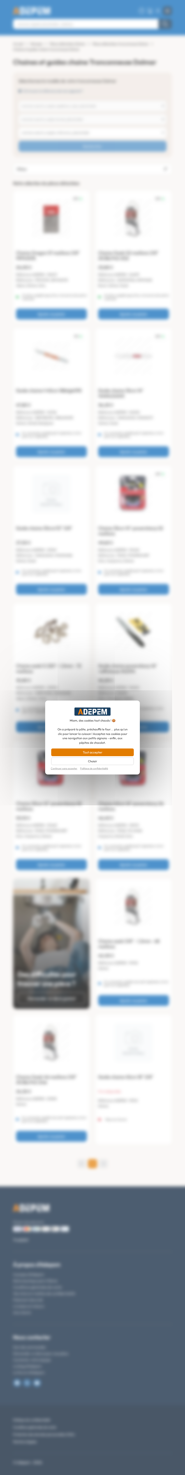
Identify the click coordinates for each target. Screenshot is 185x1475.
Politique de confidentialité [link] (94, 768)
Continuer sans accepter (64, 768)
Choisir (92, 761)
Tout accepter (92, 752)
